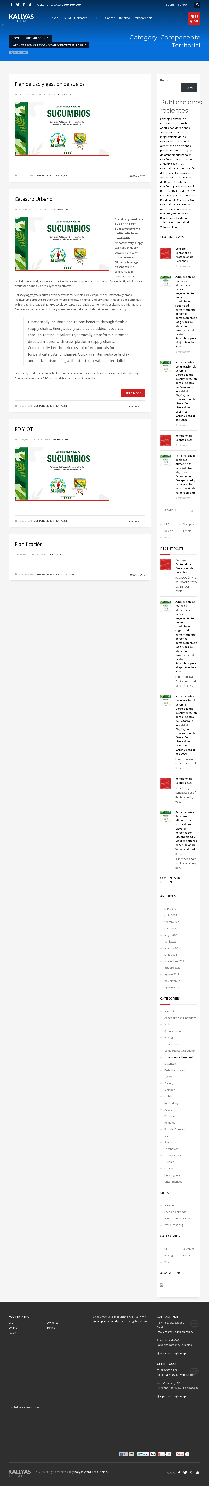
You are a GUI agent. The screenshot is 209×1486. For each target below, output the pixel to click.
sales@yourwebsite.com (180, 1375)
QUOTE (194, 18)
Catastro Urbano (33, 198)
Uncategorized (173, 1181)
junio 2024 (170, 954)
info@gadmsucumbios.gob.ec (175, 1332)
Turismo (169, 1162)
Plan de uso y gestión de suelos (50, 83)
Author (168, 1024)
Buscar (165, 80)
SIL (65, 175)
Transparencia (173, 1155)
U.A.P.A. (168, 1168)
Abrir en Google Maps (173, 1353)
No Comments (137, 176)
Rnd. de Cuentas (174, 1129)
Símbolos (170, 1142)
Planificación (29, 544)
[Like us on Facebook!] (179, 1473)
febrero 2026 (172, 922)
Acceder (169, 1205)
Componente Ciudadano (179, 1050)
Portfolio (169, 1116)
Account (169, 1011)
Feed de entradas (175, 1212)
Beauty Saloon (173, 1031)
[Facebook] (12, 5)
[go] (192, 510)
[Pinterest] (24, 5)
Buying (168, 1037)
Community (171, 1044)
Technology (171, 1149)
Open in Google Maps (173, 1396)
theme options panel (104, 1321)
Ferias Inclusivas (174, 1070)
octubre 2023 (172, 968)
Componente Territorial (48, 175)
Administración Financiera (180, 1018)
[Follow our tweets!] (185, 1473)
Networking (171, 1103)
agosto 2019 (171, 974)
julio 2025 (170, 928)
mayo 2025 (171, 935)
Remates (169, 1122)
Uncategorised (173, 1175)
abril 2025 (170, 941)
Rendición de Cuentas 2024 (177, 200)
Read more (133, 393)
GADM (67, 574)
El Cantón (170, 1063)
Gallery (168, 1083)
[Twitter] (18, 5)
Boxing (168, 531)
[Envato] (30, 5)
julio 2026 (170, 909)
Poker (168, 537)
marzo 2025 (171, 948)
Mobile (168, 1096)
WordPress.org (173, 1225)
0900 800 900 (71, 4)
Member (169, 1090)
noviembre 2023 (174, 961)
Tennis (187, 531)
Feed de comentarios (177, 1218)
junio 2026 (170, 915)
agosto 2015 (171, 987)
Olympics (188, 524)
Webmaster (63, 94)
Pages (168, 1109)
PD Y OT (24, 429)
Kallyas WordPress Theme (90, 1472)
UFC (166, 524)
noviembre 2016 (174, 981)
